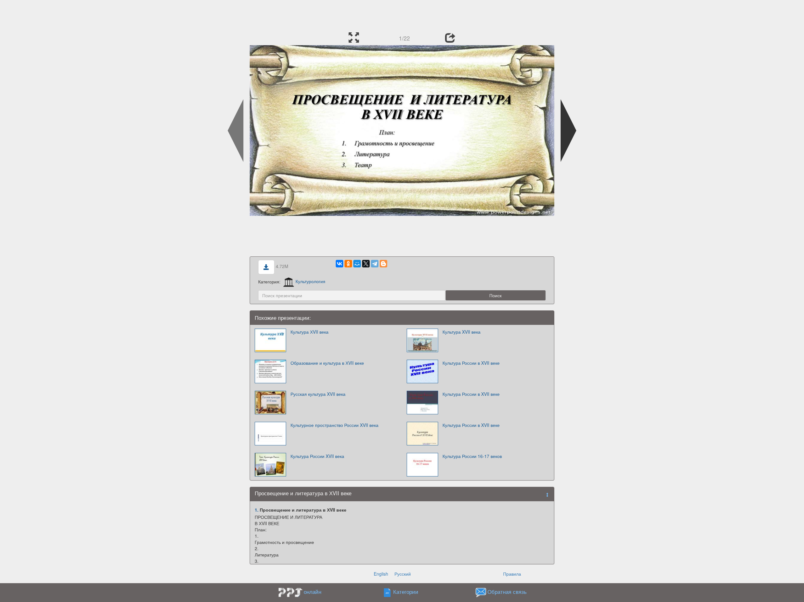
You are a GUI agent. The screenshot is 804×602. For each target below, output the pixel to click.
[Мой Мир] (357, 263)
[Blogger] (383, 263)
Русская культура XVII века (318, 394)
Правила (512, 574)
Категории (405, 591)
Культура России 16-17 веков (472, 456)
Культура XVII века (462, 332)
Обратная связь (507, 591)
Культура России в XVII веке (471, 363)
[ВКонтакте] (339, 263)
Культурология (310, 281)
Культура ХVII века (310, 332)
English (381, 574)
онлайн (312, 591)
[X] (366, 263)
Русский (402, 574)
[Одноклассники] (348, 263)
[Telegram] (374, 263)
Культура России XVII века (317, 456)
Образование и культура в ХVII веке (327, 363)
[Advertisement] (402, 14)
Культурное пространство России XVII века (334, 425)
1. (256, 510)
